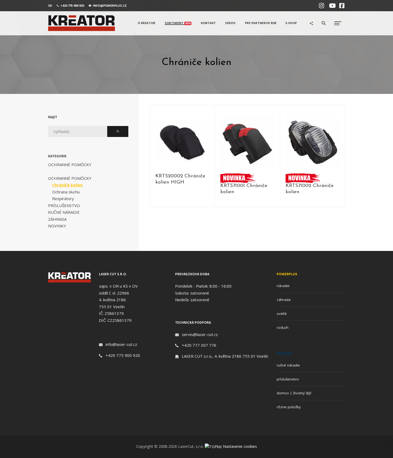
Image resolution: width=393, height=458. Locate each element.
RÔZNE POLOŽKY (289, 406)
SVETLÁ (282, 313)
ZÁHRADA (57, 219)
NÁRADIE (283, 285)
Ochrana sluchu (66, 191)
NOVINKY (57, 225)
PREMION (284, 353)
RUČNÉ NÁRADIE (64, 212)
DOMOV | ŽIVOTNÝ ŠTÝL (294, 393)
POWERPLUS (287, 274)
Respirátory (63, 198)
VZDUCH (282, 327)
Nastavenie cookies (240, 446)
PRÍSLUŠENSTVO (64, 205)
